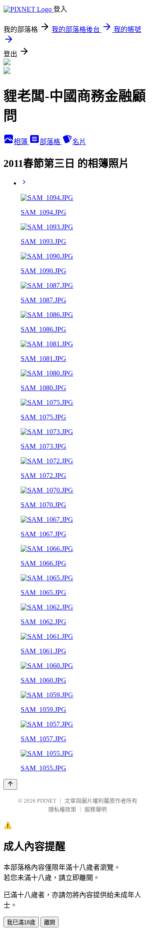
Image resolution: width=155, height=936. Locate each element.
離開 (49, 922)
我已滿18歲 (21, 922)
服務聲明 (95, 809)
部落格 (51, 141)
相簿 (21, 141)
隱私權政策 (62, 809)
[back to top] (10, 784)
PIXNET (46, 800)
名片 (79, 141)
